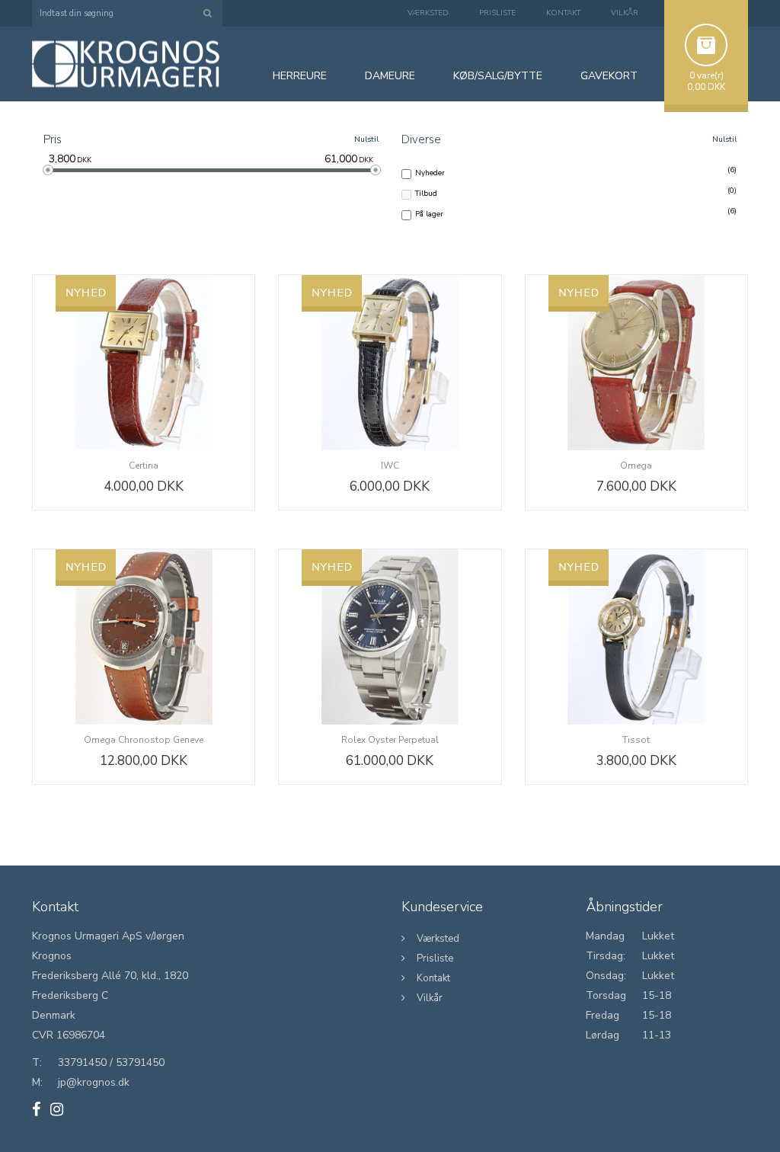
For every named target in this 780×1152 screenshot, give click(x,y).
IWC (390, 465)
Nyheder (430, 172)
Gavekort (609, 76)
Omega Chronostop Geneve (143, 740)
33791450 (82, 1062)
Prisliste (497, 13)
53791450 (140, 1062)
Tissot (636, 740)
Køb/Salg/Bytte (497, 76)
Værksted (428, 13)
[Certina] (143, 362)
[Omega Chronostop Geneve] (143, 637)
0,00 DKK (706, 87)
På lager (429, 213)
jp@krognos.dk (93, 1082)
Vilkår (624, 13)
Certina (143, 465)
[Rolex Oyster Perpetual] (389, 637)
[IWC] (389, 362)
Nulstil (366, 139)
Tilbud (426, 192)
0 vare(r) (706, 75)
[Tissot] (636, 637)
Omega (636, 465)
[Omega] (636, 362)
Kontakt (563, 13)
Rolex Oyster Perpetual (390, 740)
